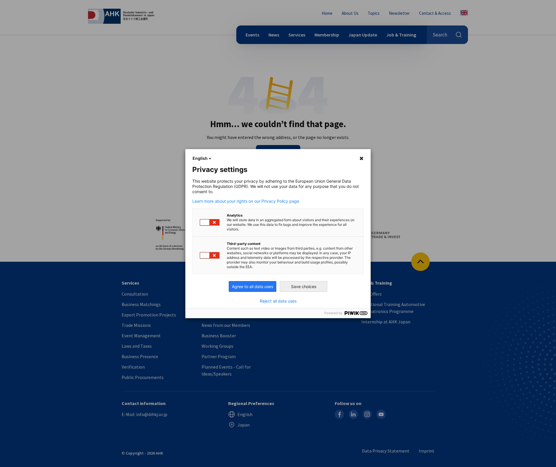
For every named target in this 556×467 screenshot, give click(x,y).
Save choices (303, 286)
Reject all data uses (278, 301)
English (200, 158)
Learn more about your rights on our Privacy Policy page (245, 201)
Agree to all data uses (252, 286)
